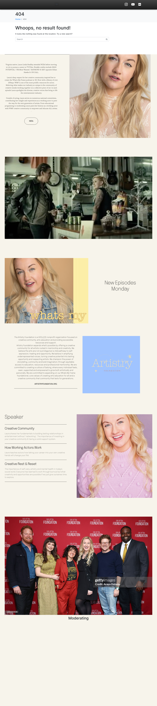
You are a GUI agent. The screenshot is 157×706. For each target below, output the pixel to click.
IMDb (31, 121)
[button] (57, 4)
